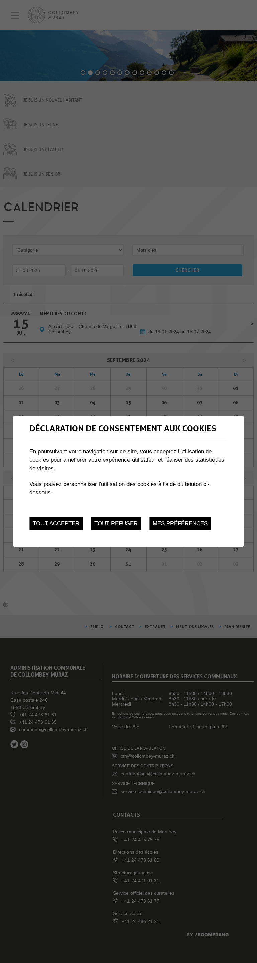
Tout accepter (56, 524)
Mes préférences (180, 524)
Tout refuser (116, 524)
